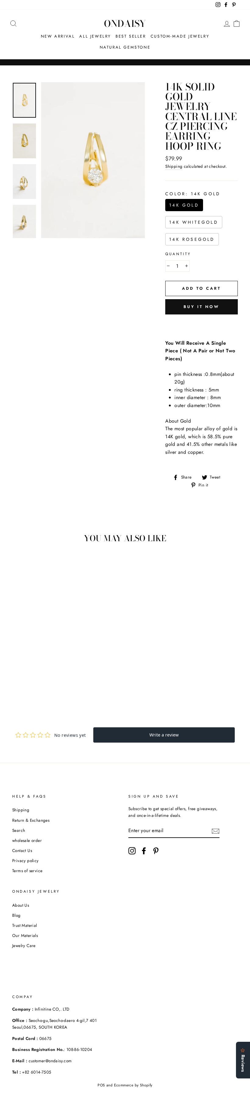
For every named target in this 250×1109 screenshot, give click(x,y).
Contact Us (22, 850)
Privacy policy (25, 860)
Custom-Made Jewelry (180, 36)
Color (192, 194)
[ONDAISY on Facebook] (144, 850)
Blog (16, 915)
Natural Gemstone (125, 47)
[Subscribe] (216, 831)
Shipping (173, 166)
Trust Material (24, 925)
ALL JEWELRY (95, 36)
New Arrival (58, 36)
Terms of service (27, 871)
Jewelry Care (24, 945)
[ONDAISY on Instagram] (132, 850)
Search (18, 830)
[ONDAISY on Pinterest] (155, 850)
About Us (20, 905)
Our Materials (25, 935)
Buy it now (202, 307)
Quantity (178, 254)
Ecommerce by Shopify (133, 1085)
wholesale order (27, 840)
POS (101, 1085)
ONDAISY (125, 24)
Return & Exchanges (30, 820)
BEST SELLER (131, 36)
